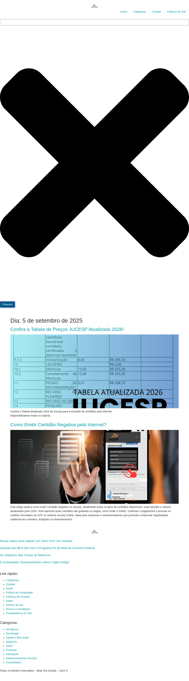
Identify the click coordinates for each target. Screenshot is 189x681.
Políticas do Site (176, 11)
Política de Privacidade (19, 592)
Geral (9, 645)
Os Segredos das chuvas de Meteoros (25, 555)
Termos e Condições (18, 609)
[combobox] (94, 22)
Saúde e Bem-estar (17, 637)
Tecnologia (12, 633)
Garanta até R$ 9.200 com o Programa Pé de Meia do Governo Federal (47, 548)
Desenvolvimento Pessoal (21, 658)
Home (9, 588)
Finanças (11, 650)
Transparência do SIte (19, 613)
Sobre (123, 11)
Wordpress (12, 629)
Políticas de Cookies (18, 596)
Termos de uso (14, 605)
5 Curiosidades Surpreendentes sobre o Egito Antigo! (35, 562)
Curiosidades (13, 662)
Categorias (139, 11)
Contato (156, 11)
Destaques (12, 654)
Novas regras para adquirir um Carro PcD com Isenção (36, 541)
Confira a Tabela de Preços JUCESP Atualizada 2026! (67, 329)
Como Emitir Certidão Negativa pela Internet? (58, 424)
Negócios (11, 641)
